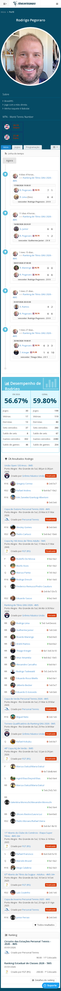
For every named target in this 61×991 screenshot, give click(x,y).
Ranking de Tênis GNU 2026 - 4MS (21, 605)
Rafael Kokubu (24, 741)
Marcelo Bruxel (24, 860)
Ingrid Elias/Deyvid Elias (28, 778)
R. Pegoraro (26, 190)
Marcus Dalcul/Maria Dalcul (30, 766)
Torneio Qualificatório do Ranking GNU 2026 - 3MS (29, 723)
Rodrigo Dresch (24, 579)
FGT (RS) (26, 551)
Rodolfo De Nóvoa (25, 558)
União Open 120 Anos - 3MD (18, 465)
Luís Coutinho (23, 892)
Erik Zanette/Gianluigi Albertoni (32, 497)
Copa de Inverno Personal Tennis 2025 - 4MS (27, 899)
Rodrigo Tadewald (25, 671)
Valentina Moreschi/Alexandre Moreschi (31, 802)
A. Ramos (24, 306)
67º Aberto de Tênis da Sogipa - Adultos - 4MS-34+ (29, 874)
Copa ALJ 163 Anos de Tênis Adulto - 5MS (25, 540)
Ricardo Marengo (25, 636)
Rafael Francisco (24, 853)
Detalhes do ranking (44, 980)
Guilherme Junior (25, 630)
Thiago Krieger (23, 650)
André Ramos (23, 643)
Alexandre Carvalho (26, 664)
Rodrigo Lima (22, 623)
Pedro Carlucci (23, 533)
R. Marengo (25, 267)
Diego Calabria (23, 867)
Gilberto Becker (24, 685)
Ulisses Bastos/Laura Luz (29, 814)
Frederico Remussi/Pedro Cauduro (34, 586)
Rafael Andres (23, 490)
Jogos (17, 147)
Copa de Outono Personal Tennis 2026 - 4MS (27, 509)
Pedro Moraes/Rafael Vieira (30, 821)
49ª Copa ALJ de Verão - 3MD (18, 748)
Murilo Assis (22, 565)
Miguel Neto (22, 716)
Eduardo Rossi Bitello (27, 678)
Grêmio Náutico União (33, 475)
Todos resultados (45, 924)
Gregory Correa (24, 483)
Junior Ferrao (22, 917)
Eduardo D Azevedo (26, 692)
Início (3, 12)
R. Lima (23, 197)
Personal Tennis (30, 519)
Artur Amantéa (23, 657)
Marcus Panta (23, 572)
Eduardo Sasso (24, 598)
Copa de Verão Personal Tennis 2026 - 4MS (26, 698)
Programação (32, 147)
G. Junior (24, 228)
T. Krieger (24, 352)
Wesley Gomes (24, 527)
